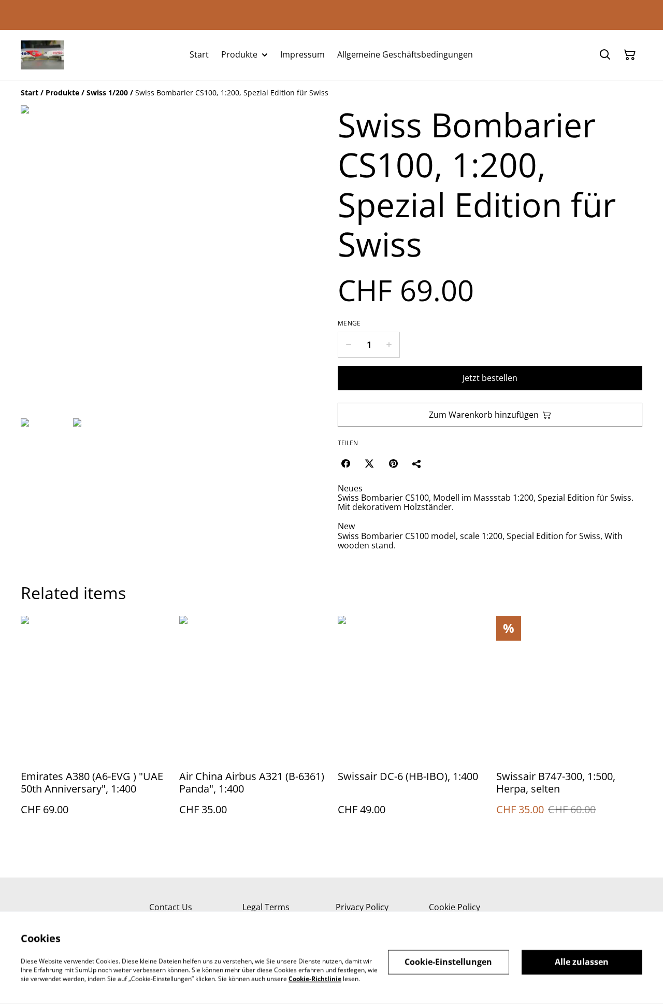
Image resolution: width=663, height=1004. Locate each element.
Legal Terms (266, 907)
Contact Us (170, 907)
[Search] (605, 55)
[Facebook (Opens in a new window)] (345, 463)
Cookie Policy (454, 907)
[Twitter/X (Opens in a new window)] (369, 463)
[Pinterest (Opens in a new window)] (393, 463)
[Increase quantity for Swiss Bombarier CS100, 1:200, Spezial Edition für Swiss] (389, 345)
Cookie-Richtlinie (315, 978)
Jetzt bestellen (490, 378)
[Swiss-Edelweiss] (42, 54)
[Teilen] (417, 463)
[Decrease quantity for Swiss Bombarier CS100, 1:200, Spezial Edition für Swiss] (348, 345)
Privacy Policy (362, 907)
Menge (349, 323)
